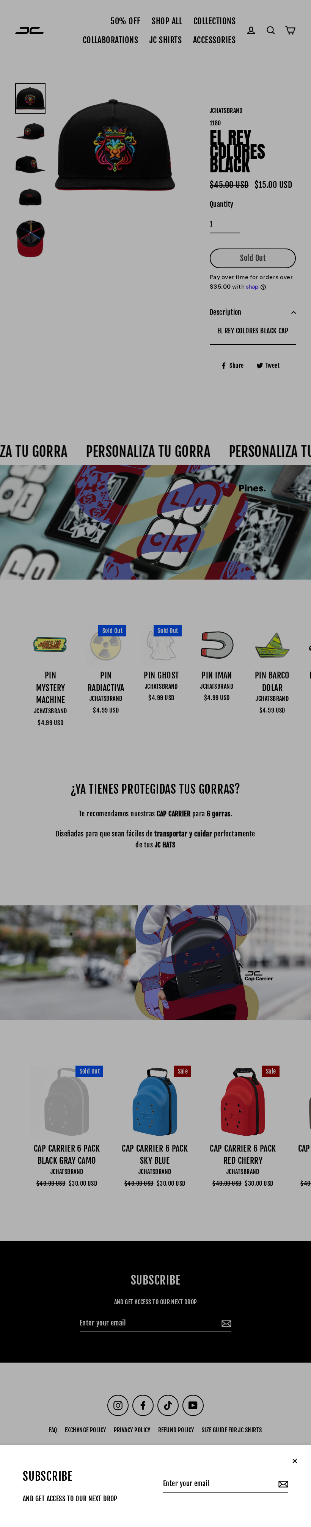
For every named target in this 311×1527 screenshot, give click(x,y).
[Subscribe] (282, 1484)
